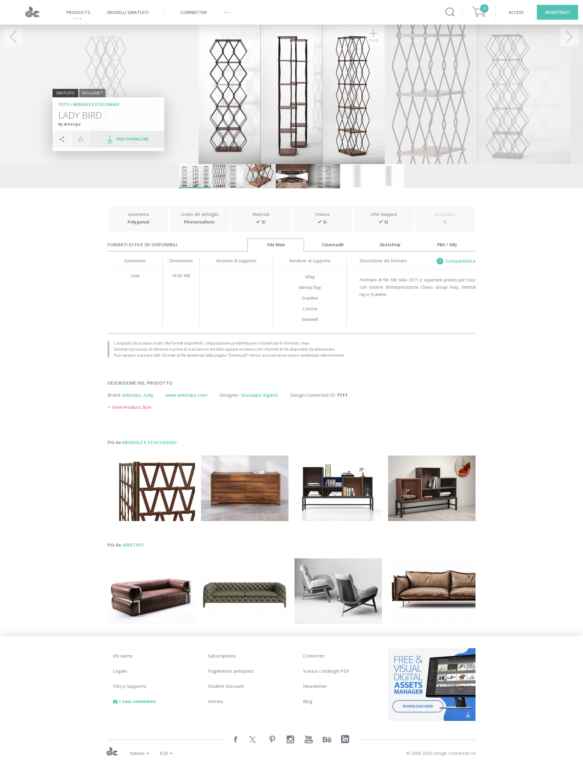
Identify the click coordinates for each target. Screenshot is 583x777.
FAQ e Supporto (129, 686)
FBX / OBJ (447, 244)
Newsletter (315, 686)
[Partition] (151, 488)
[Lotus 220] (151, 591)
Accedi (516, 12)
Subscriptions (222, 656)
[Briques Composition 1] (432, 488)
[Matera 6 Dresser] (244, 488)
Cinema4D (333, 244)
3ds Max (276, 244)
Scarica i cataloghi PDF (326, 671)
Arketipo (133, 545)
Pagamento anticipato (231, 671)
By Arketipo (69, 124)
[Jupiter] (338, 591)
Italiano (137, 753)
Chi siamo (123, 656)
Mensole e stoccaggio (96, 104)
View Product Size (131, 407)
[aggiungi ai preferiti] (81, 139)
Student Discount (226, 686)
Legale (120, 671)
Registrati (557, 12)
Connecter (314, 656)
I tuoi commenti (137, 701)
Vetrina (215, 701)
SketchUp (390, 244)
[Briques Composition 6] (338, 488)
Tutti (64, 104)
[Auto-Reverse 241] (432, 591)
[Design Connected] (32, 12)
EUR (164, 753)
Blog (307, 701)
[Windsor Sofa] (244, 591)
